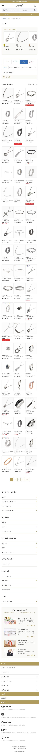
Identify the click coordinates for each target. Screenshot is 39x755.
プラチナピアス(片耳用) (18, 316)
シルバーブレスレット (18, 220)
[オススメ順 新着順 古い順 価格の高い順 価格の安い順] (32, 84)
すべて (7, 61)
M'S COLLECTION (6, 373)
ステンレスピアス (29, 180)
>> (27, 479)
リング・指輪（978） (14, 67)
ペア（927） (15, 61)
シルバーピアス (32, 48)
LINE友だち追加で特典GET (19, 1)
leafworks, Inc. (21, 751)
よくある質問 (5, 676)
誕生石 (4, 522)
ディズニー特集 (6, 585)
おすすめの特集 (6, 576)
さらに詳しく (8, 77)
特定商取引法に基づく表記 (19, 748)
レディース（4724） (31, 61)
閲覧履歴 (4, 698)
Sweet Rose (4, 179)
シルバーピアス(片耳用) (7, 316)
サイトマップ (5, 685)
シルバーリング (17, 411)
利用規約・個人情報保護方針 (19, 746)
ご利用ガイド (5, 672)
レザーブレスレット (29, 160)
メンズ (32, 14)
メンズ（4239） (22, 61)
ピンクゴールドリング (6, 469)
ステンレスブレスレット (30, 101)
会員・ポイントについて (8, 667)
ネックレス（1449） (27, 67)
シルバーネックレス (29, 140)
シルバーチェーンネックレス (22, 48)
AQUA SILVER (5, 159)
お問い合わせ (5, 690)
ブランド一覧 (6, 564)
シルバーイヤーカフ (18, 431)
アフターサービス (6, 681)
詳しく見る (30, 625)
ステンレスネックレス (8, 48)
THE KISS (16, 277)
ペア (19, 14)
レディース (6, 14)
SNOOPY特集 (6, 589)
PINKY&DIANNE (5, 468)
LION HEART (6, 46)
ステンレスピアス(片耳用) (19, 180)
